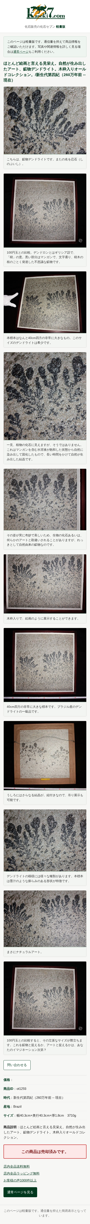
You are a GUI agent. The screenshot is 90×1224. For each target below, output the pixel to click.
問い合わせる (17, 1065)
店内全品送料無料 (16, 1166)
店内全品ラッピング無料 (21, 1173)
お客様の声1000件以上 (20, 1180)
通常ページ (21, 51)
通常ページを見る (20, 1192)
